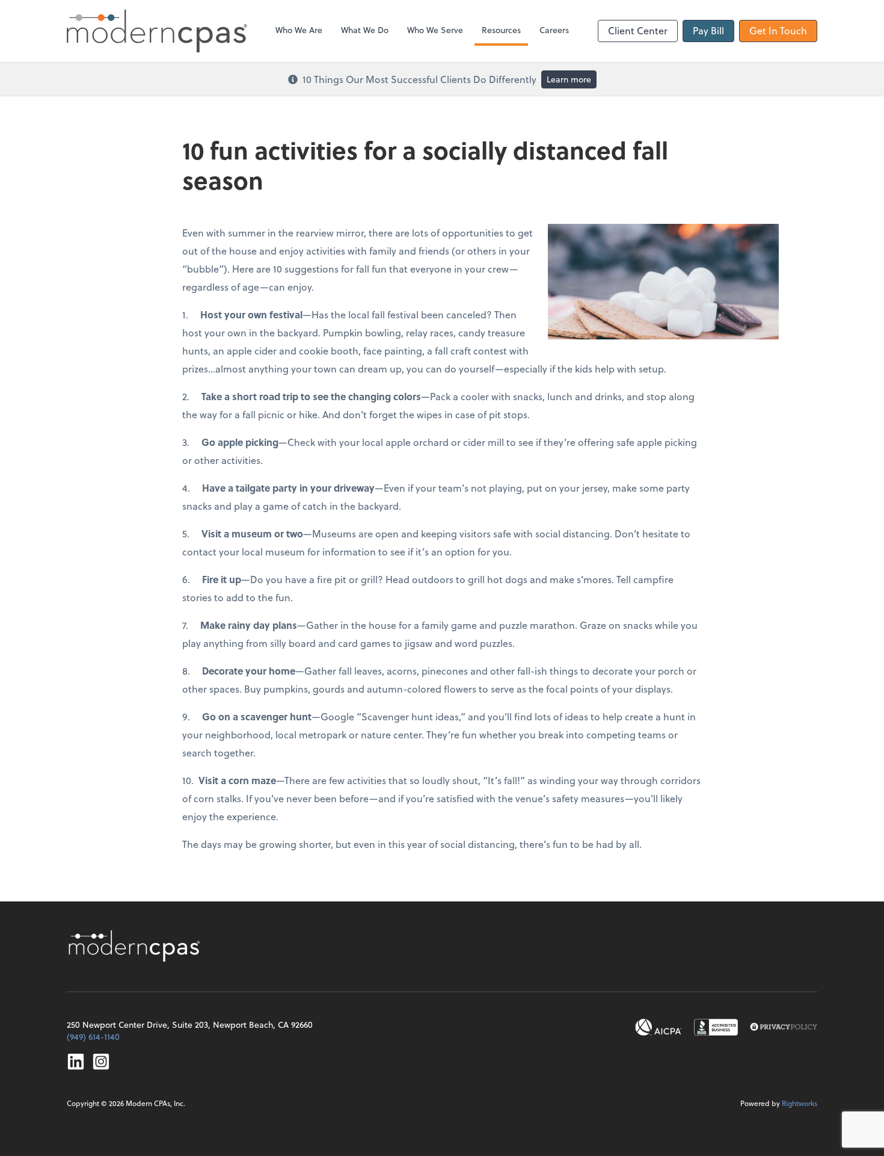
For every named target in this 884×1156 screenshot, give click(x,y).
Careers (554, 29)
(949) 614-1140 (93, 1036)
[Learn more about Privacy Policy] (783, 1027)
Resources (501, 29)
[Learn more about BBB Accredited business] (716, 1027)
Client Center (638, 30)
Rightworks (799, 1103)
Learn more (569, 79)
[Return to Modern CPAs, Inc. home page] (136, 946)
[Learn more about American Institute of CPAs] (658, 1027)
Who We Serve (435, 29)
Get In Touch (778, 30)
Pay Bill (708, 30)
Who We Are (298, 29)
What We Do (364, 29)
